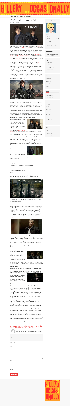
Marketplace (48, 107)
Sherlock (38, 46)
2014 (15, 323)
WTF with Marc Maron (49, 122)
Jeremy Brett (39, 69)
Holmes (20, 325)
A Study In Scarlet (33, 323)
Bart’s (25, 137)
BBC (14, 325)
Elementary (14, 64)
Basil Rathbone (37, 54)
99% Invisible (48, 104)
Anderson (38, 323)
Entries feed (49, 131)
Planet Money (48, 111)
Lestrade (31, 325)
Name (11, 360)
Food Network (48, 81)
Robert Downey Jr (23, 326)
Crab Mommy (48, 64)
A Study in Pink (12, 101)
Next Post (34, 337)
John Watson (27, 325)
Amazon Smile (48, 78)
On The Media (48, 109)
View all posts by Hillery (27, 332)
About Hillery (16, 16)
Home (12, 16)
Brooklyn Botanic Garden (50, 79)
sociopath (11, 327)
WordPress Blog (49, 70)
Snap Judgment (48, 114)
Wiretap (47, 121)
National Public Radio (49, 93)
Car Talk (47, 106)
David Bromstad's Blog (50, 65)
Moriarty (11, 217)
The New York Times (49, 95)
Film (18, 323)
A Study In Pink (28, 323)
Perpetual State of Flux (50, 67)
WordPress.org (49, 135)
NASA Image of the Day (50, 83)
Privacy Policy (28, 16)
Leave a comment (32, 327)
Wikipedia (47, 86)
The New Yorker (49, 84)
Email (11, 364)
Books (17, 323)
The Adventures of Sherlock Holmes (18, 327)
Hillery (18, 22)
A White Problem (49, 36)
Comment (12, 346)
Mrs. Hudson (38, 325)
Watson (26, 327)
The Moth (47, 117)
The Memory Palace (49, 116)
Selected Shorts (48, 112)
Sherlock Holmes (31, 326)
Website (11, 369)
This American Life (49, 119)
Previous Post (18, 337)
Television (21, 323)
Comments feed (49, 133)
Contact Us (22, 16)
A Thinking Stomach (49, 62)
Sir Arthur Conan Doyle (26, 47)
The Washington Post (49, 97)
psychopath (18, 326)
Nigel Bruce (12, 55)
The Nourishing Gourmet (50, 69)
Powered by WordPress (23, 402)
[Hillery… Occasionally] (35, 8)
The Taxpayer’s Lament (51, 41)
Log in (48, 130)
